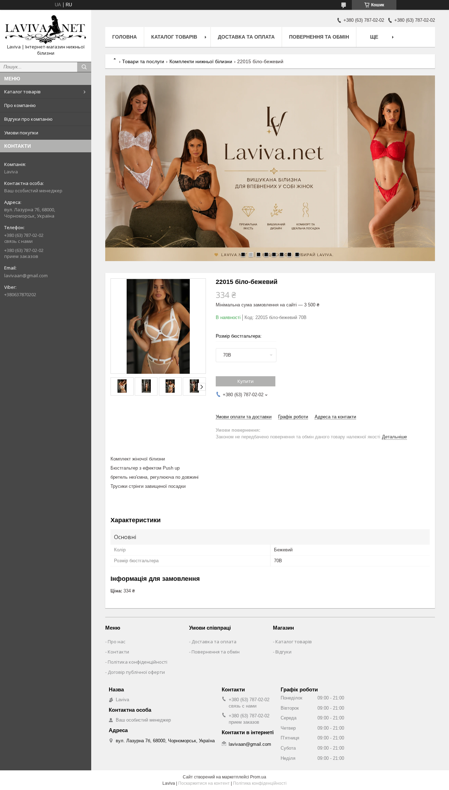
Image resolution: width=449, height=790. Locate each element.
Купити (245, 381)
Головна (124, 37)
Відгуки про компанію (28, 119)
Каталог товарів (22, 91)
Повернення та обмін (319, 37)
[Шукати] (84, 67)
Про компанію (20, 105)
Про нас (116, 641)
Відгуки (283, 652)
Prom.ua (258, 777)
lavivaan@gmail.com (26, 275)
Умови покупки (21, 133)
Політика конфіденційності (137, 662)
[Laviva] (45, 29)
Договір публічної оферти (136, 672)
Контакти (118, 652)
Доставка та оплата (246, 37)
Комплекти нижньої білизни (200, 61)
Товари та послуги (143, 61)
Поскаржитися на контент (204, 783)
